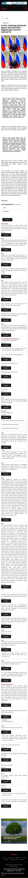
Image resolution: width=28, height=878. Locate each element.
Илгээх (7, 219)
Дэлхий (6, 859)
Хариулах (6, 234)
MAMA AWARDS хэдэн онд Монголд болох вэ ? (12, 838)
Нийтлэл (22, 859)
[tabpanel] (14, 831)
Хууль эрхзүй (10, 857)
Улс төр (3, 857)
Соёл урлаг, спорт (14, 859)
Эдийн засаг (18, 857)
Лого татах (18, 870)
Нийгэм (24, 857)
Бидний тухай (10, 870)
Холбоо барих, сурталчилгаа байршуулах (14, 869)
